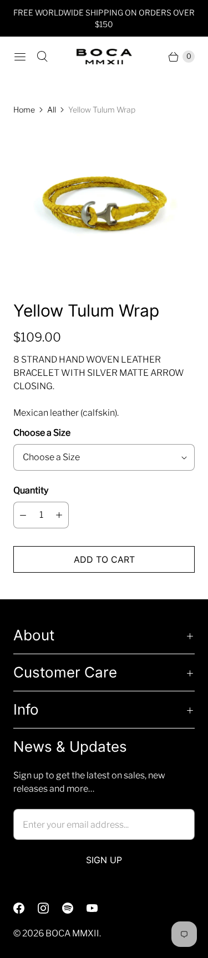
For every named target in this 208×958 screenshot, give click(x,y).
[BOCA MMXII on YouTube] (99, 908)
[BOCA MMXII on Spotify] (74, 908)
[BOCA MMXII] (104, 56)
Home (24, 109)
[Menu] (20, 56)
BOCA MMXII (72, 933)
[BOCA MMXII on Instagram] (50, 908)
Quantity (30, 490)
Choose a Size (41, 432)
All (51, 109)
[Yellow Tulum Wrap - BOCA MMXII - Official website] (104, 208)
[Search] (42, 56)
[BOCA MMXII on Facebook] (25, 908)
